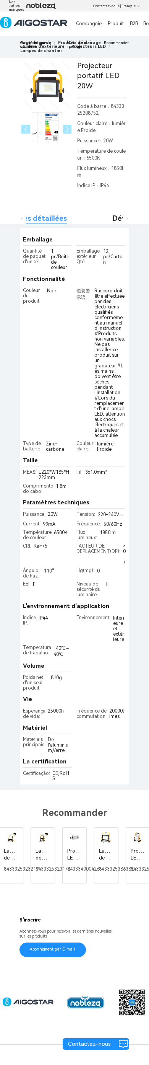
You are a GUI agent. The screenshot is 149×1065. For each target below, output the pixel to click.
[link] (41, 50)
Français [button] (128, 6)
